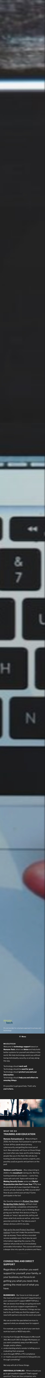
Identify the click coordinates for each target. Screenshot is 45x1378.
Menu (24, 1037)
